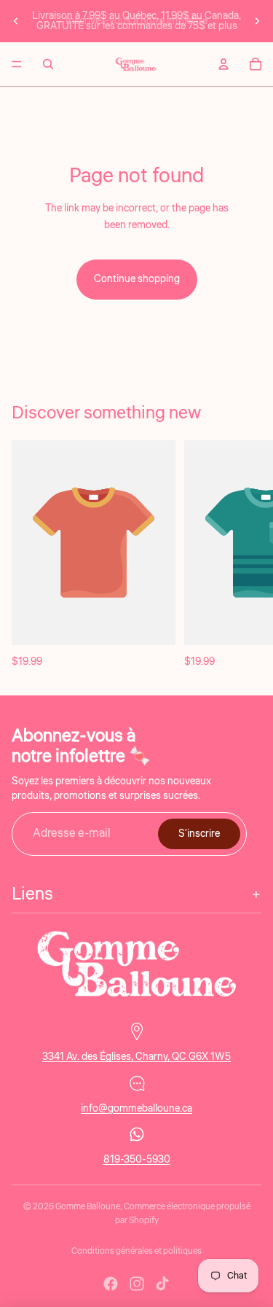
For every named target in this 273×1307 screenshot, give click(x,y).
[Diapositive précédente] (16, 21)
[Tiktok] (162, 1283)
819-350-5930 (136, 1159)
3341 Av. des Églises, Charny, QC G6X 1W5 (136, 1057)
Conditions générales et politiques (136, 1251)
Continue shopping (137, 279)
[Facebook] (110, 1283)
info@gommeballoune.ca (136, 1108)
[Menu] (16, 64)
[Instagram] (137, 1283)
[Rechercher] (48, 64)
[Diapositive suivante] (257, 21)
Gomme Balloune (87, 1207)
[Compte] (223, 64)
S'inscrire (199, 834)
